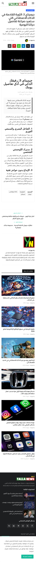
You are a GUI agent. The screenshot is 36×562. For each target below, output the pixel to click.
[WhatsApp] (19, 46)
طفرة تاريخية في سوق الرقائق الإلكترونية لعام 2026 (18, 330)
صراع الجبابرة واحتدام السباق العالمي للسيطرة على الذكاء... (18, 299)
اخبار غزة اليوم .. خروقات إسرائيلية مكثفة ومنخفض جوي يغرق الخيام (18, 217)
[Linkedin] (14, 526)
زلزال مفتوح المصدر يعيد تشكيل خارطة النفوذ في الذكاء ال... (18, 455)
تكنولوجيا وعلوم (30, 10)
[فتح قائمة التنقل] (33, 3)
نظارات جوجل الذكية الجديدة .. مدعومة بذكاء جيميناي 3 (18, 226)
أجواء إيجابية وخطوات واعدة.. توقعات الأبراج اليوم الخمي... (12, 503)
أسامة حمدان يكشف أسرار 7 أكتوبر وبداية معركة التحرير (12, 494)
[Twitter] (27, 526)
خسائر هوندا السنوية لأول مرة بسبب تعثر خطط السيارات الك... (20, 392)
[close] (34, 538)
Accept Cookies (27, 556)
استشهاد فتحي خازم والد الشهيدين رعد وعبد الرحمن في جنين (12, 512)
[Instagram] (23, 526)
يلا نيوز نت (31, 40)
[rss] (9, 526)
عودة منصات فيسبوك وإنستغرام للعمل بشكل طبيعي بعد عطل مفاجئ (20, 424)
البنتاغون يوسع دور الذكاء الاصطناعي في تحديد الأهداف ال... (18, 361)
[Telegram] (18, 526)
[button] (32, 46)
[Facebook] (32, 526)
